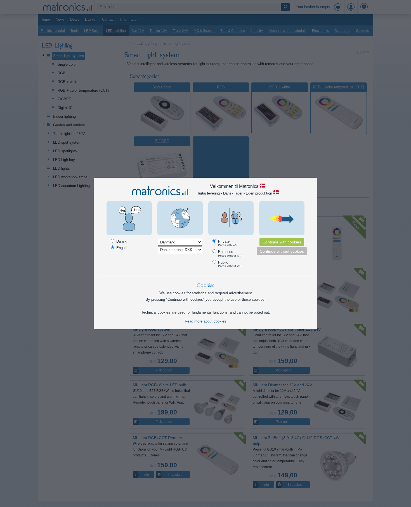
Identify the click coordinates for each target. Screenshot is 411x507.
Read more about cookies (205, 321)
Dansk (121, 241)
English (121, 248)
